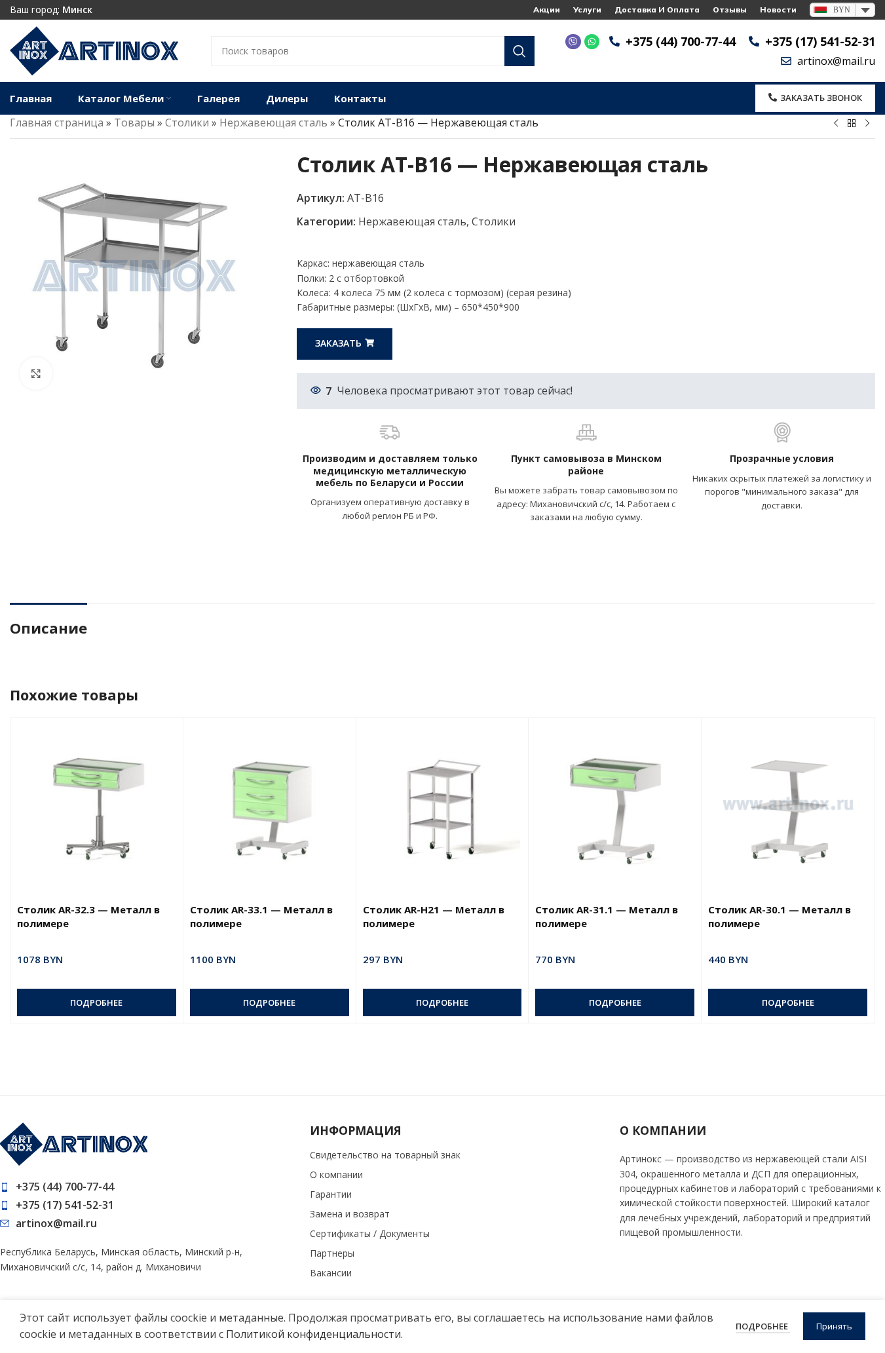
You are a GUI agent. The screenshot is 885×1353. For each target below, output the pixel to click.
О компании (336, 1174)
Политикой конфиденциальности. (314, 1334)
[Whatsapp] (591, 41)
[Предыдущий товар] (836, 124)
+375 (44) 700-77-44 (65, 1186)
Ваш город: (51, 9)
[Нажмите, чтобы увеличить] (36, 373)
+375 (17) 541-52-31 (65, 1205)
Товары (134, 122)
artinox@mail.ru (56, 1223)
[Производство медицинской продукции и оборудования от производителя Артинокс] (94, 50)
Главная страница (57, 122)
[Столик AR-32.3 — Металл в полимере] (96, 803)
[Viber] (572, 41)
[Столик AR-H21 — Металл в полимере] (442, 803)
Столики (187, 122)
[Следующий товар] (867, 124)
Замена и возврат (350, 1214)
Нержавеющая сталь (273, 122)
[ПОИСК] (519, 51)
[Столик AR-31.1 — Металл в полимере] (614, 803)
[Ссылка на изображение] (73, 1143)
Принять (834, 1326)
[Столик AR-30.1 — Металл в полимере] (787, 803)
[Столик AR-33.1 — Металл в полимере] (269, 803)
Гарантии (331, 1194)
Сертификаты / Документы (370, 1233)
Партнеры (332, 1253)
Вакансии (331, 1273)
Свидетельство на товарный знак (385, 1155)
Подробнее (763, 1326)
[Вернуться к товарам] (851, 124)
